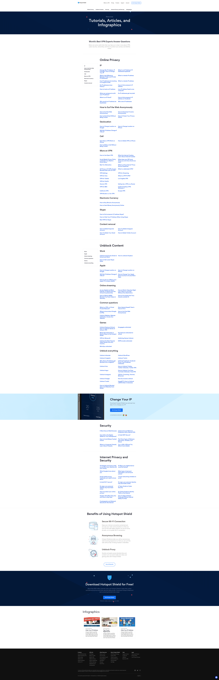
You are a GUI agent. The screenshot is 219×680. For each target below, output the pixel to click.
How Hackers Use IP (104, 657)
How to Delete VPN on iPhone (126, 141)
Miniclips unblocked (106, 346)
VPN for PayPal (104, 181)
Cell (85, 74)
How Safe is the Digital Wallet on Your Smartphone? (108, 436)
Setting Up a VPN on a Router (126, 184)
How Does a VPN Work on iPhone (107, 141)
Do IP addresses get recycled (126, 93)
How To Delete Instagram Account (125, 229)
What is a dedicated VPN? (125, 169)
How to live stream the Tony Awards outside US (126, 296)
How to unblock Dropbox (125, 255)
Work (85, 251)
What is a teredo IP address (126, 75)
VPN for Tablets (104, 178)
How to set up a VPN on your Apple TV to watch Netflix (108, 280)
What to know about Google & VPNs (108, 312)
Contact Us (125, 655)
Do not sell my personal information (84, 675)
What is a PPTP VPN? (124, 176)
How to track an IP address (107, 89)
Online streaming (88, 256)
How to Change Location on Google (108, 127)
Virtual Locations (114, 657)
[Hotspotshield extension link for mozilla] (126, 415)
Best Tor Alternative (105, 165)
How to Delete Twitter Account (127, 233)
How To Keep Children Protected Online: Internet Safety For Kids (125, 497)
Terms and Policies (135, 654)
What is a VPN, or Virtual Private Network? (107, 308)
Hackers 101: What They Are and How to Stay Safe (108, 496)
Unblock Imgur (104, 370)
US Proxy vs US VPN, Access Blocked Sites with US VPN (108, 170)
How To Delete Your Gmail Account (107, 233)
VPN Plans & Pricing (115, 654)
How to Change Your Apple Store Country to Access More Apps (126, 276)
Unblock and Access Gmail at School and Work (108, 256)
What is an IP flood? (105, 97)
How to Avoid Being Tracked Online (108, 440)
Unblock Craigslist (105, 358)
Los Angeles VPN (123, 178)
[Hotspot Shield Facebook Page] (135, 670)
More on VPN (87, 76)
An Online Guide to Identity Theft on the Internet (126, 492)
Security (107, 9)
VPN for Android (81, 660)
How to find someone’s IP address (125, 86)
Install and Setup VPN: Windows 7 (124, 187)
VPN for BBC (103, 186)
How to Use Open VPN (106, 155)
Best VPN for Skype (105, 219)
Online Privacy (90, 9)
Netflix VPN (91, 657)
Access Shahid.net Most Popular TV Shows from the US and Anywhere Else (108, 292)
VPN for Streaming (123, 173)
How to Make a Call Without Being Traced (108, 145)
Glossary (101, 662)
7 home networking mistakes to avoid (127, 477)
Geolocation (87, 71)
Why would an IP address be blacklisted (108, 102)
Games (85, 260)
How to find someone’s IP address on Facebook (125, 98)
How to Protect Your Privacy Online (126, 117)
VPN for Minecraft (105, 338)
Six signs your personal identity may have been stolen (127, 483)
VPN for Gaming (92, 662)
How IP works (102, 655)
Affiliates (124, 657)
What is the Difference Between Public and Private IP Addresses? (108, 77)
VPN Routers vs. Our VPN (107, 193)
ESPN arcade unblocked (125, 341)
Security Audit (113, 660)
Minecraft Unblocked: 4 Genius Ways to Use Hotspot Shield (108, 334)
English (139, 675)
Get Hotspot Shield (116, 410)
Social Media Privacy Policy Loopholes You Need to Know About (108, 161)
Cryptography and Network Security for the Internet (108, 502)
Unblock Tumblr (104, 381)
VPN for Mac (80, 657)
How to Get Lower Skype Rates (107, 260)
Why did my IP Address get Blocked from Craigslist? (108, 361)
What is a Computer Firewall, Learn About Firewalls (108, 445)
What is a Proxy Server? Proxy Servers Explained (126, 165)
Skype (85, 80)
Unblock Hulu (104, 366)
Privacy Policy (134, 655)
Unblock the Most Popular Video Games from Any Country (107, 342)
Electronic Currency (88, 78)
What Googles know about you (107, 472)
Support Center (126, 654)
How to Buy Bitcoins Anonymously (110, 202)
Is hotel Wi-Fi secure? (106, 482)
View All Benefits (109, 564)
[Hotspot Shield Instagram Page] (140, 670)
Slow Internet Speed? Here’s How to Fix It (126, 308)
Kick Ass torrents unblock (125, 378)
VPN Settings (104, 173)
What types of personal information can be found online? (125, 473)
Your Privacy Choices (136, 657)
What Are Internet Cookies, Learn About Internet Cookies (126, 156)
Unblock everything (88, 263)
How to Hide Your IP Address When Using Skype (114, 217)
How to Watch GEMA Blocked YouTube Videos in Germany (108, 297)
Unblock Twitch (122, 358)
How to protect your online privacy (107, 492)
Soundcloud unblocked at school (125, 333)
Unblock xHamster (105, 355)
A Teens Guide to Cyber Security (125, 487)
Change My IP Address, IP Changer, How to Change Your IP (107, 71)
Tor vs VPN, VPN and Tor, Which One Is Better (125, 445)
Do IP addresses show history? (106, 86)
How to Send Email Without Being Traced (108, 117)
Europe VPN (121, 191)
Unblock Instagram (105, 374)
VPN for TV (80, 662)
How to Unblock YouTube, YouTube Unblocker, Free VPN (127, 371)
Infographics (129, 9)
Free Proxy (102, 663)
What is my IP (102, 654)
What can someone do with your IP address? (108, 94)
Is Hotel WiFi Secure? (124, 435)
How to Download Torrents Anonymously (126, 112)
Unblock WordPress (124, 355)
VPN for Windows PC (82, 655)
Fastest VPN (113, 655)
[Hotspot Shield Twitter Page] (137, 670)
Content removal (88, 83)
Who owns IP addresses (125, 101)
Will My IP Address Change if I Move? (108, 131)
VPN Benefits (92, 665)
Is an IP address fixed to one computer (126, 90)
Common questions (88, 258)
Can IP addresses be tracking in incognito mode (108, 82)
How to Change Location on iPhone (126, 127)
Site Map (112, 662)
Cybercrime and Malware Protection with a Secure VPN (126, 431)
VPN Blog (91, 654)
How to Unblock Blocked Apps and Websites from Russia (107, 387)
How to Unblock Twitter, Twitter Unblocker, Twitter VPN (127, 367)
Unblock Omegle (105, 378)
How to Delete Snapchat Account (107, 229)
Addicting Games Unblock (125, 338)
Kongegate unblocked (124, 327)
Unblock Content (100, 9)
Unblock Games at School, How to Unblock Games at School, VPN (107, 329)
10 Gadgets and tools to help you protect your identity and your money (108, 467)
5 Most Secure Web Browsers (108, 431)
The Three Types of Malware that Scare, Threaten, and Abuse (126, 441)
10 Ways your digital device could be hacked (126, 466)
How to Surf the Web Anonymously (89, 69)
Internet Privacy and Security (117, 9)
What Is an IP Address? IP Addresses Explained (125, 71)
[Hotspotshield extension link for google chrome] (123, 415)
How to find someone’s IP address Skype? (112, 214)
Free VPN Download (82, 654)
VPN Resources (92, 663)
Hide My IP (102, 660)
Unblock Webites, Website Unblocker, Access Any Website (107, 317)
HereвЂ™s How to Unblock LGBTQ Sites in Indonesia (126, 382)
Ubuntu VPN (103, 184)
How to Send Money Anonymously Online (112, 205)
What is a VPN (92, 655)
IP (84, 66)
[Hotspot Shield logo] (82, 2)
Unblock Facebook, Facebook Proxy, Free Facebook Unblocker (126, 362)
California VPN (104, 191)
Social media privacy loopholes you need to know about (108, 478)
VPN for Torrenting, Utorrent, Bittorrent (126, 375)
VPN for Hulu (103, 176)
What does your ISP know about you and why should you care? (127, 161)
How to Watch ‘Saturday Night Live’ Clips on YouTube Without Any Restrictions (127, 292)
